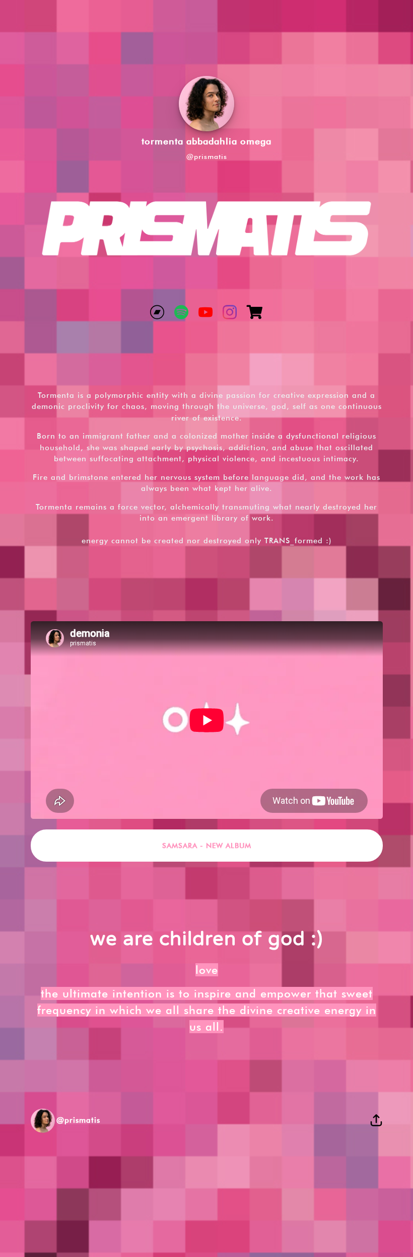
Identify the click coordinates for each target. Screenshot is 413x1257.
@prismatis (206, 156)
